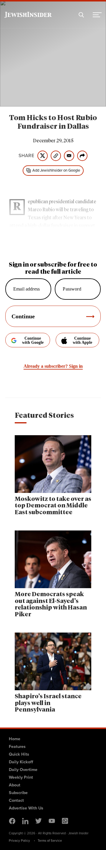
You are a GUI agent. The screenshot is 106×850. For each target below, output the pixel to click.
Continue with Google (33, 340)
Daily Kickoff (21, 762)
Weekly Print (21, 777)
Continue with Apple (82, 340)
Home (14, 739)
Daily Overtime (23, 769)
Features (17, 746)
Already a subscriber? (53, 366)
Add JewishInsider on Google (56, 170)
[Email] (69, 156)
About (14, 785)
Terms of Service (50, 840)
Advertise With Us (26, 808)
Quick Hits (19, 754)
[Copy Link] (56, 156)
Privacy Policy (19, 840)
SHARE (26, 155)
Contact (16, 800)
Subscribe (18, 792)
